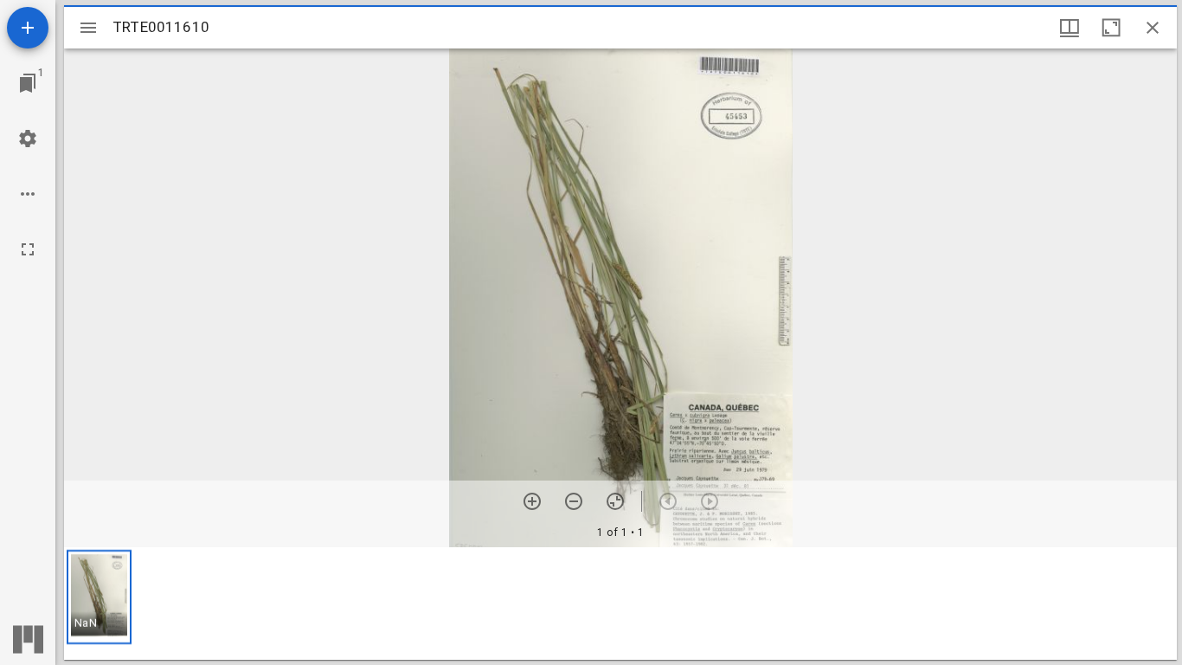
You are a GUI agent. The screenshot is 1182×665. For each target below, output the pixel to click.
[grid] (620, 603)
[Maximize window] (1111, 27)
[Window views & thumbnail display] (1069, 27)
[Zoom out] (573, 501)
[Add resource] (27, 27)
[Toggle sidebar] (88, 27)
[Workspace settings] (27, 138)
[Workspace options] (27, 194)
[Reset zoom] (615, 501)
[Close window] (1152, 27)
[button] (99, 597)
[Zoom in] (532, 501)
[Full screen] (27, 249)
